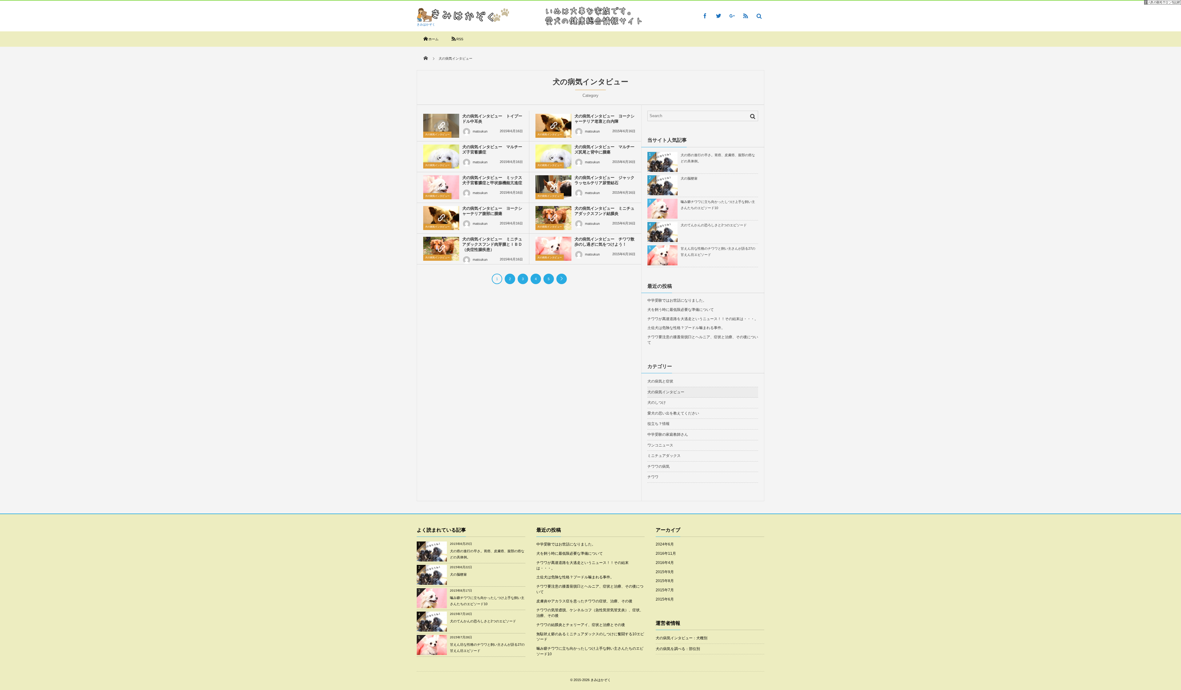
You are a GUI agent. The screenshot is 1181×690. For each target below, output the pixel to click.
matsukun (480, 131)
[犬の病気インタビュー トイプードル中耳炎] (441, 126)
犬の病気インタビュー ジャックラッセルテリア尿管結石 (604, 180)
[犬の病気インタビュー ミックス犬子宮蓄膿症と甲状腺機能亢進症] (441, 187)
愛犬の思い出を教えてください (673, 413)
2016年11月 (666, 553)
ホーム (433, 39)
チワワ (652, 477)
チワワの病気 (658, 466)
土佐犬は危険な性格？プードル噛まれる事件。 (686, 328)
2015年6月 (665, 599)
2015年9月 (665, 572)
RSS (459, 39)
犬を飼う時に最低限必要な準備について (680, 309)
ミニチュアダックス (664, 456)
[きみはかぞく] (463, 20)
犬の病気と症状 (660, 381)
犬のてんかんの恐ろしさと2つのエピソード (714, 225)
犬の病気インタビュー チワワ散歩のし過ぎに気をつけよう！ (604, 242)
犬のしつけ (656, 402)
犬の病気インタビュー (437, 134)
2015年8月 (665, 581)
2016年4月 (665, 563)
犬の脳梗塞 (689, 178)
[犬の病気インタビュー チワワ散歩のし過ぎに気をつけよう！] (553, 249)
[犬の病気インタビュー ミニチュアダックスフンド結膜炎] (553, 218)
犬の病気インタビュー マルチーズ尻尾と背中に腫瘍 (604, 149)
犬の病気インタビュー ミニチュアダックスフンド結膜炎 (604, 211)
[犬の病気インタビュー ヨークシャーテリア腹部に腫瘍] (441, 218)
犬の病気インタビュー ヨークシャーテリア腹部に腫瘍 (492, 211)
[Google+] (732, 15)
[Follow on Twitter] (718, 15)
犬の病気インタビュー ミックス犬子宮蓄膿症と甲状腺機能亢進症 (492, 180)
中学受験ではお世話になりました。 (676, 300)
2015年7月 (665, 590)
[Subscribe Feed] (745, 15)
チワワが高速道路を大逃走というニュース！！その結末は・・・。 (702, 319)
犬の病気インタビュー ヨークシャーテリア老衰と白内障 (604, 119)
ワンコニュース (660, 445)
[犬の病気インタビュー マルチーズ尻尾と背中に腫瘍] (553, 157)
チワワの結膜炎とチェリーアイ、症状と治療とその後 (580, 625)
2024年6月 (665, 544)
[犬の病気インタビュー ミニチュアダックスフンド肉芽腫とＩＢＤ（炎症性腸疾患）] (441, 249)
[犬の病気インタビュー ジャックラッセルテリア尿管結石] (553, 187)
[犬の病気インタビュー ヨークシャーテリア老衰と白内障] (553, 126)
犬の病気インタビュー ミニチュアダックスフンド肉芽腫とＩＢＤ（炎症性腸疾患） (492, 244)
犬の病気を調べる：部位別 (678, 649)
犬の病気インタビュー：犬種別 (681, 638)
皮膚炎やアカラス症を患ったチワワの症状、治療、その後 (584, 601)
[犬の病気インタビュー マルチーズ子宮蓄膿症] (441, 157)
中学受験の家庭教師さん (667, 434)
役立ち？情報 (658, 424)
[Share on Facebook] (705, 15)
